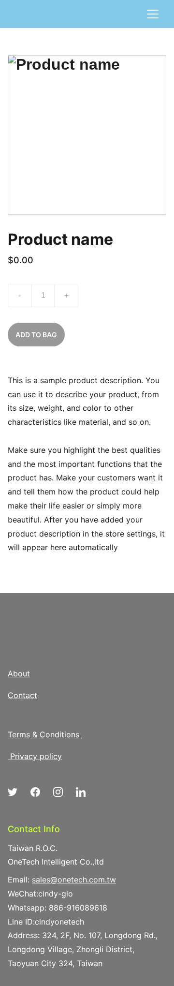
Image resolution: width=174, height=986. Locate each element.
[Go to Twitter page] (17, 792)
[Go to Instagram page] (62, 792)
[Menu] (153, 14)
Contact (22, 695)
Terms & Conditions (43, 734)
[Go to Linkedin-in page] (81, 792)
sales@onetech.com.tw (74, 879)
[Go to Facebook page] (40, 792)
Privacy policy (36, 756)
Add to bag (36, 334)
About (19, 673)
